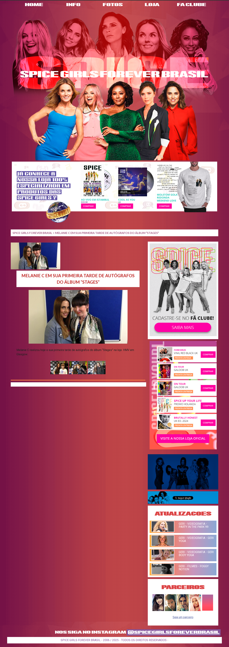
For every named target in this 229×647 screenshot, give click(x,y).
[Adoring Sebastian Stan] (170, 610)
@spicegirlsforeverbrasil (174, 632)
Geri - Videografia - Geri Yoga (196, 539)
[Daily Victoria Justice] (158, 610)
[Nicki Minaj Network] (195, 610)
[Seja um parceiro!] (207, 610)
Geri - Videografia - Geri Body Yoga (196, 553)
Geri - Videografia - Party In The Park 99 (193, 525)
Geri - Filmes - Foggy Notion (194, 567)
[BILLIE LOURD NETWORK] (183, 610)
